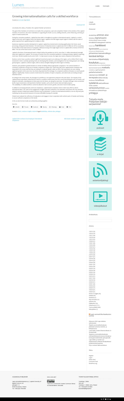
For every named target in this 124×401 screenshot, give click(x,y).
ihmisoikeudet (92, 51)
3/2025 (91, 292)
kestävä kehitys (96, 56)
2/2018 (91, 258)
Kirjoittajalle (106, 6)
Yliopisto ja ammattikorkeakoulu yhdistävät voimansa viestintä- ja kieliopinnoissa (98, 326)
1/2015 (91, 231)
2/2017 (91, 256)
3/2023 (91, 288)
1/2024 (91, 249)
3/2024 (91, 290)
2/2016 (91, 255)
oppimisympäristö (100, 70)
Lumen (18, 5)
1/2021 (91, 243)
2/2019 (91, 260)
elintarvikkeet (93, 40)
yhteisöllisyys (102, 90)
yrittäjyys (58, 111)
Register (91, 355)
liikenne (99, 65)
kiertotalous (93, 59)
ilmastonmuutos (100, 51)
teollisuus (92, 80)
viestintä (107, 88)
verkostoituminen (97, 88)
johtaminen (93, 53)
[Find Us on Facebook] (103, 399)
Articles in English (27, 111)
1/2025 (91, 251)
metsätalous (92, 70)
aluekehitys (44, 111)
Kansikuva (91, 297)
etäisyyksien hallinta (104, 42)
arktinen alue (51, 111)
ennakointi (93, 42)
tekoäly (105, 78)
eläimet (100, 40)
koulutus (94, 62)
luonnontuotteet (105, 65)
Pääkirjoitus (92, 303)
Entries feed (92, 359)
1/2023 (91, 247)
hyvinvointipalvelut (103, 49)
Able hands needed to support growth (74, 118)
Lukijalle (97, 6)
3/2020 (91, 282)
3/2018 (91, 280)
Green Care (92, 46)
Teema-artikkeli (93, 307)
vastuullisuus (103, 83)
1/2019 (91, 239)
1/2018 (91, 237)
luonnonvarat (93, 68)
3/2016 (91, 276)
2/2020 (91, 262)
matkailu (106, 67)
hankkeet (100, 45)
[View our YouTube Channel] (105, 399)
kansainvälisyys (105, 53)
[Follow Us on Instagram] (108, 399)
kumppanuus (102, 63)
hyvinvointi (94, 48)
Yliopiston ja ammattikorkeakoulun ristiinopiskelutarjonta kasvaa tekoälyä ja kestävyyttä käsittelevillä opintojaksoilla (100, 336)
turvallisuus (99, 80)
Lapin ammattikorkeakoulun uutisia (100, 315)
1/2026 (91, 253)
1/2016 (91, 233)
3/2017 (91, 278)
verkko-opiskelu (93, 85)
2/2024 (91, 270)
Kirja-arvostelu (93, 299)
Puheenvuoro (92, 305)
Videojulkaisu (92, 309)
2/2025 (91, 272)
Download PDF (81, 25)
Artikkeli (91, 295)
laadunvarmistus (93, 65)
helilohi (28, 20)
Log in (90, 357)
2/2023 (91, 268)
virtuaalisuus (93, 90)
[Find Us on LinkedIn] (110, 399)
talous (100, 78)
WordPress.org (93, 363)
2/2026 (91, 274)
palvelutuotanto (95, 72)
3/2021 (20, 111)
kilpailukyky (103, 59)
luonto (99, 68)
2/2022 (91, 266)
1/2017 (91, 235)
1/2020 (91, 241)
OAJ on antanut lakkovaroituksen (98, 345)
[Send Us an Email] (101, 399)
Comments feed (93, 361)
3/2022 (91, 286)
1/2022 (91, 245)
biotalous (92, 38)
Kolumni (34, 111)
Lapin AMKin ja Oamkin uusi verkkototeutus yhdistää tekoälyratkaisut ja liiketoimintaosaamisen (100, 341)
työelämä (93, 83)
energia (104, 40)
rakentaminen (93, 75)
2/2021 (91, 264)
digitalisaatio (101, 38)
